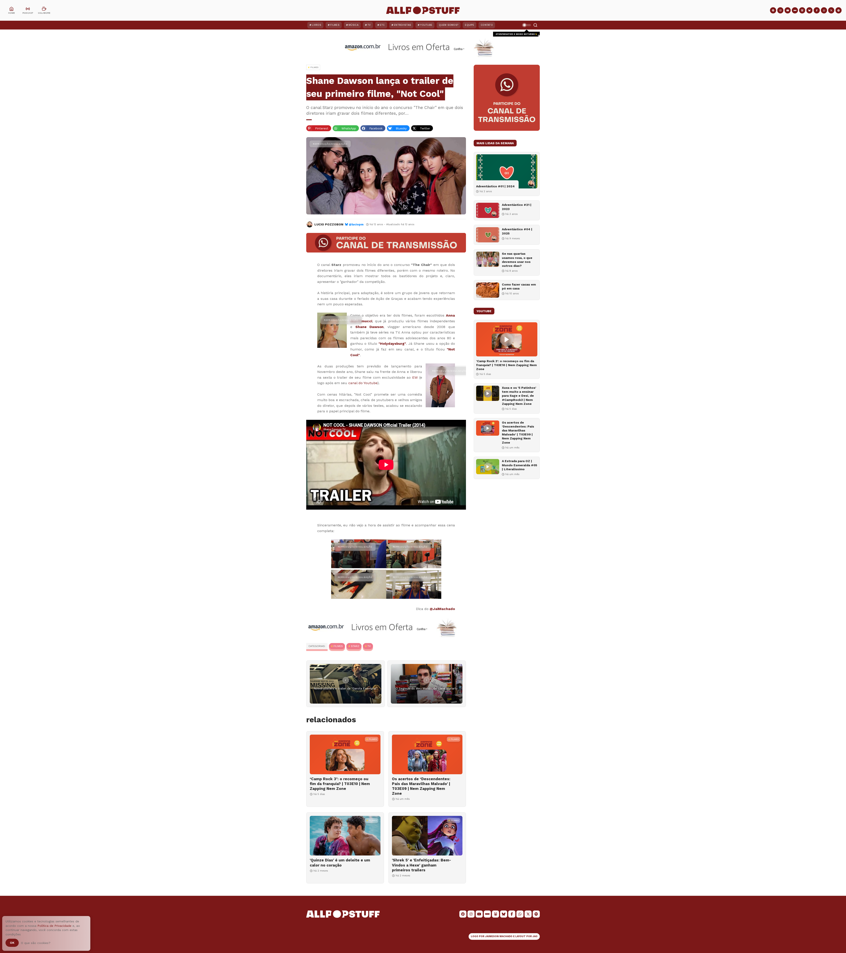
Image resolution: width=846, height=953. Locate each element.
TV (369, 25)
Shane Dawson (369, 327)
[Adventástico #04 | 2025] (487, 234)
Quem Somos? (448, 25)
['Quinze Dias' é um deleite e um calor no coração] (345, 835)
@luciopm (356, 224)
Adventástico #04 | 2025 (517, 231)
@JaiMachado (442, 609)
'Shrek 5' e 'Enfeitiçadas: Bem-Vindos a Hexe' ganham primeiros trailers (421, 865)
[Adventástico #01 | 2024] (506, 171)
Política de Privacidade (54, 925)
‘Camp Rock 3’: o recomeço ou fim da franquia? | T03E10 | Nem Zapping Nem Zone (340, 784)
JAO (535, 936)
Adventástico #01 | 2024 (495, 186)
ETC (382, 25)
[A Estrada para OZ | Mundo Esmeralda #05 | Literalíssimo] (487, 466)
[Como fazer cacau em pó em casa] (487, 290)
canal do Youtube (362, 383)
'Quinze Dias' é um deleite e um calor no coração (340, 862)
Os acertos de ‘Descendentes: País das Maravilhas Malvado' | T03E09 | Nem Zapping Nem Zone (421, 786)
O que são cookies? (35, 943)
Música (353, 25)
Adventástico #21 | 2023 (516, 206)
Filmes (335, 25)
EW (415, 377)
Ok (12, 942)
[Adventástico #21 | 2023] (487, 210)
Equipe (469, 25)
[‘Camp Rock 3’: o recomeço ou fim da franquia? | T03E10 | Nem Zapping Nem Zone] (345, 754)
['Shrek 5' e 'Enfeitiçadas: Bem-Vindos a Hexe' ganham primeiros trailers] (427, 835)
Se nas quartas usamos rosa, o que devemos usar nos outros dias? (517, 259)
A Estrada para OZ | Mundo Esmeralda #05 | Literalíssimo (519, 465)
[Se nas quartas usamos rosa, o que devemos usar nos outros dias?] (487, 259)
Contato (487, 25)
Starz (355, 646)
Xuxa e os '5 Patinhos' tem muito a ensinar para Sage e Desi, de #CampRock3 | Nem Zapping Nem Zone (519, 396)
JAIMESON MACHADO (498, 936)
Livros (316, 25)
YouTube (426, 25)
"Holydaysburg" (392, 343)
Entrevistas (402, 25)
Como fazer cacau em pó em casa (519, 286)
